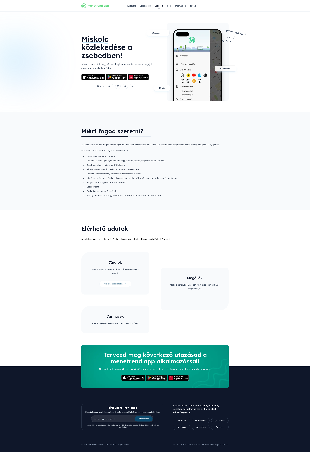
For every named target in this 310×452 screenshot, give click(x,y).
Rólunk (193, 6)
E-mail (183, 420)
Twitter (183, 427)
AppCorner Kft (221, 444)
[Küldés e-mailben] (132, 86)
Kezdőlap (131, 6)
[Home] (95, 5)
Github (221, 427)
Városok (159, 6)
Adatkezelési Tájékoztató (117, 444)
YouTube (202, 427)
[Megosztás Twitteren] (125, 86)
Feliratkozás (143, 419)
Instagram (221, 420)
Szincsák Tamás (192, 444)
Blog (169, 6)
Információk (180, 6)
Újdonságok (145, 6)
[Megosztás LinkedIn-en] (118, 86)
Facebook (202, 420)
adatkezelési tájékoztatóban (139, 425)
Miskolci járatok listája (113, 284)
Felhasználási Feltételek (92, 444)
